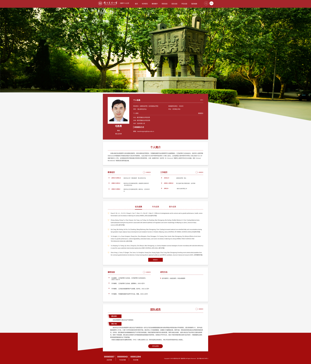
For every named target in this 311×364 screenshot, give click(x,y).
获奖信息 (164, 4)
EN (211, 3)
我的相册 (194, 4)
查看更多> (155, 259)
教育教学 (155, 4)
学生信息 (184, 4)
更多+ (201, 100)
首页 (136, 4)
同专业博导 (155, 346)
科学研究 (145, 4)
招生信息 (174, 4)
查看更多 (200, 113)
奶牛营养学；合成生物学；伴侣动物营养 (173, 278)
